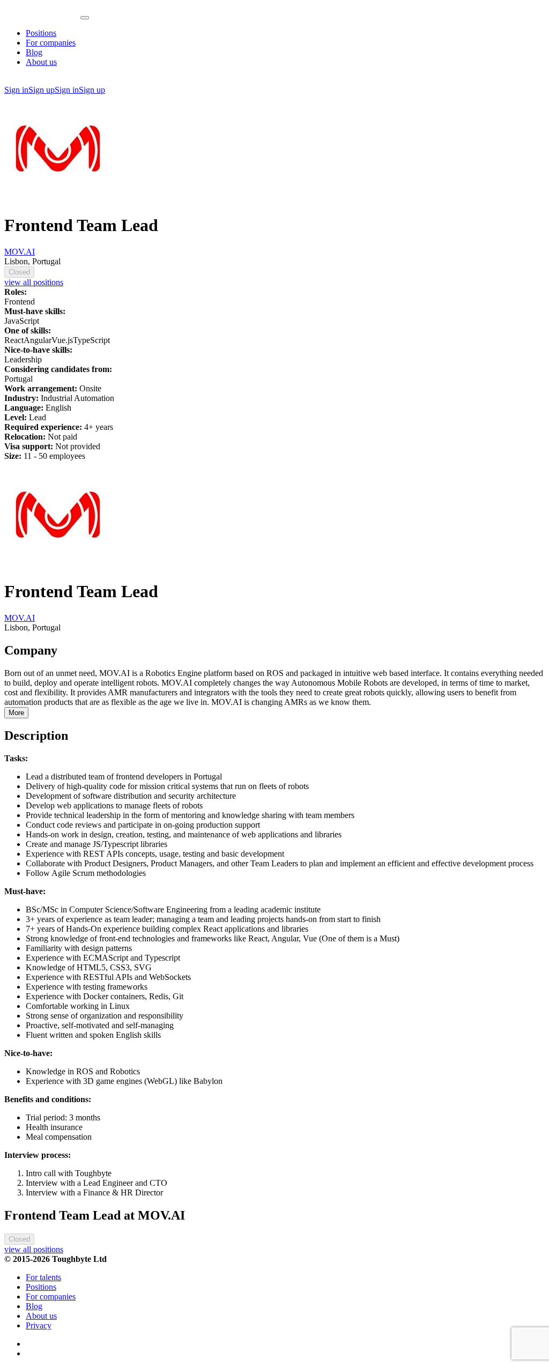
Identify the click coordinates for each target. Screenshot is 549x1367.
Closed (19, 272)
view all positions (33, 282)
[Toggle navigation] (84, 17)
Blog (34, 52)
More (16, 713)
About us (41, 61)
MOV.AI (19, 251)
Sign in (16, 89)
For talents (43, 1277)
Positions (41, 33)
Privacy (38, 1325)
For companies (51, 42)
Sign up (41, 89)
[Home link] (42, 14)
